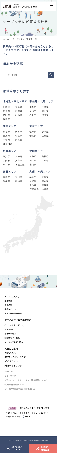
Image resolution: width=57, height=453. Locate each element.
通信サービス (10, 334)
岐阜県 (32, 131)
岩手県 (6, 111)
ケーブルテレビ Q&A (14, 342)
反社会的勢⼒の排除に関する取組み (20, 389)
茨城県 (6, 131)
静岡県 (45, 131)
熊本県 (45, 181)
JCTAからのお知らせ (15, 357)
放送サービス (10, 329)
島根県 (45, 156)
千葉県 (6, 140)
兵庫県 (18, 160)
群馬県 (6, 136)
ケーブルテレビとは (15, 325)
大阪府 (6, 160)
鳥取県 (32, 156)
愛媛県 (6, 181)
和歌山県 (20, 164)
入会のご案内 (11, 348)
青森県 (18, 107)
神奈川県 (7, 144)
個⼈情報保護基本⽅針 (14, 385)
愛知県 (32, 136)
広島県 (45, 160)
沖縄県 (45, 189)
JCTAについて (12, 296)
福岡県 (32, 177)
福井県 (45, 115)
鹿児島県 (34, 189)
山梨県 (32, 107)
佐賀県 (45, 177)
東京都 (18, 140)
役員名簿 (8, 305)
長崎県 (32, 181)
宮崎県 (45, 185)
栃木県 (18, 131)
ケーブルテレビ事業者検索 (18, 319)
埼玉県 (18, 136)
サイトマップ (10, 376)
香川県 (18, 177)
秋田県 (6, 115)
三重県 (45, 136)
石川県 (32, 115)
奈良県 (6, 164)
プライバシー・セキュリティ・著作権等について (26, 380)
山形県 (18, 115)
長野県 (45, 107)
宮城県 (18, 111)
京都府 (18, 156)
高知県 (18, 181)
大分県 (32, 185)
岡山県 (32, 160)
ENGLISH (9, 371)
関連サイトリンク (13, 365)
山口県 (32, 164)
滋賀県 (6, 156)
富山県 (45, 111)
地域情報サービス (12, 338)
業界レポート (10, 309)
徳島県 (6, 177)
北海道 (6, 107)
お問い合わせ (11, 353)
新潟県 (32, 111)
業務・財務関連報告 (13, 313)
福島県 (6, 119)
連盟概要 (8, 301)
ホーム (6, 39)
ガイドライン (11, 361)
